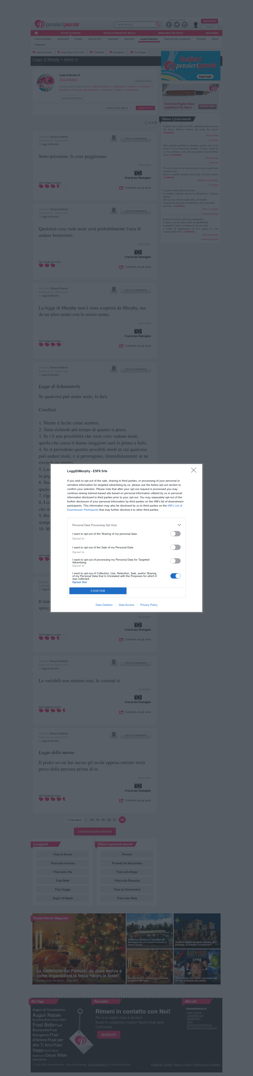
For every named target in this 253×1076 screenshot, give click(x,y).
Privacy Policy (149, 604)
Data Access (126, 604)
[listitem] (126, 525)
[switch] (175, 533)
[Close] (195, 471)
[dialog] (126, 538)
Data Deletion (104, 604)
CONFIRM (98, 590)
